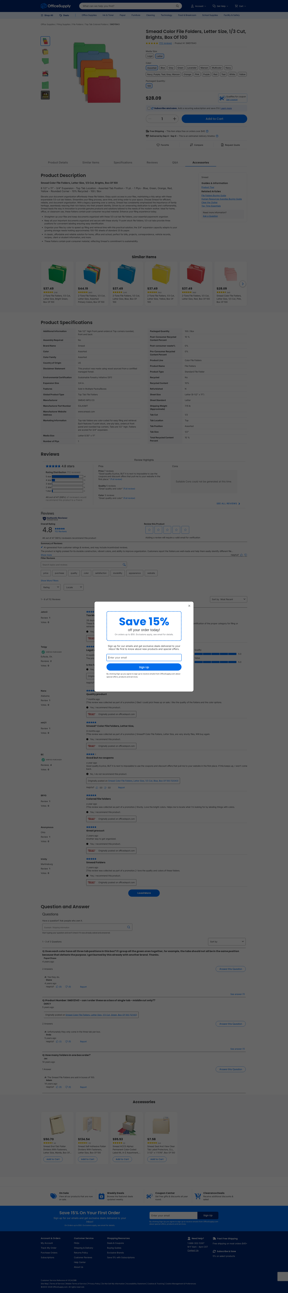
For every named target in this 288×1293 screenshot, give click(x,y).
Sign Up (144, 667)
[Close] (189, 606)
